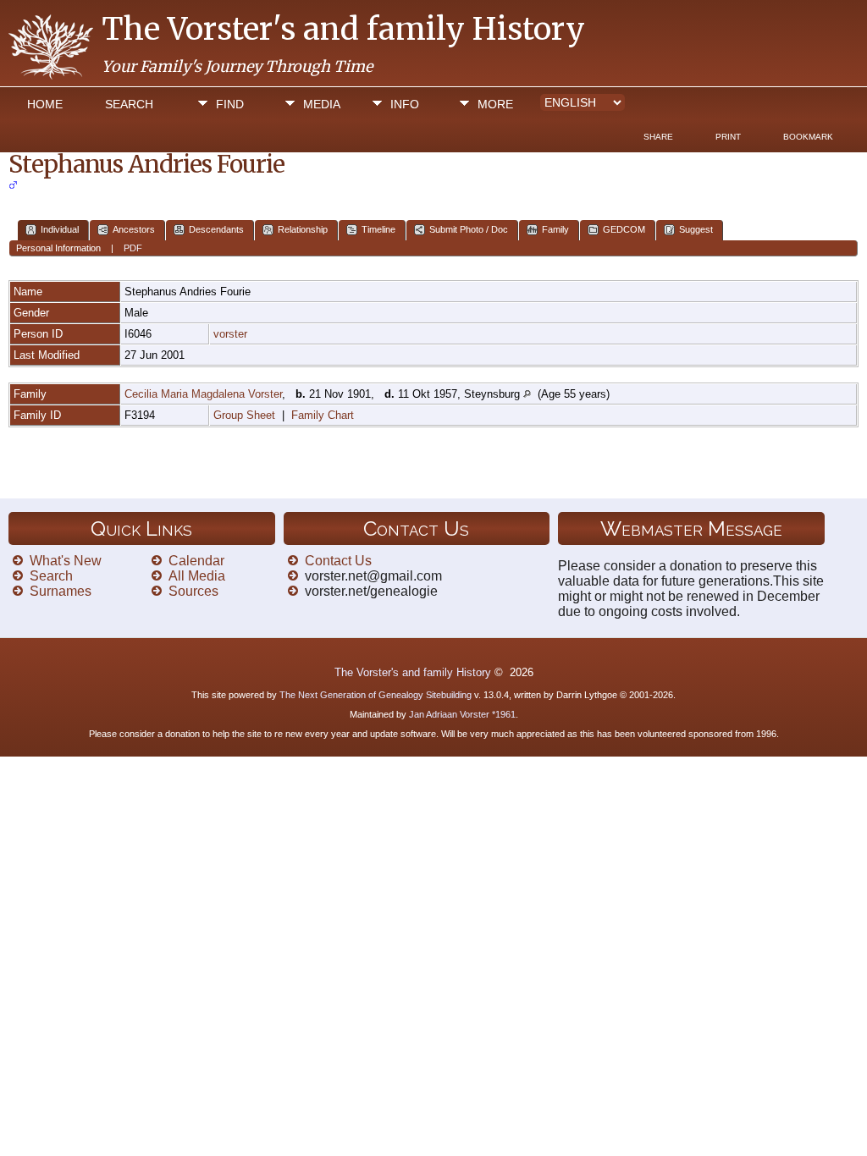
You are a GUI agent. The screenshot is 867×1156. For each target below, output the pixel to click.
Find (230, 104)
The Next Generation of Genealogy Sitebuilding (375, 695)
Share (658, 136)
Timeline (378, 229)
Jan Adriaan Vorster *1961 (462, 714)
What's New (66, 560)
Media (321, 104)
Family (555, 229)
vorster (230, 334)
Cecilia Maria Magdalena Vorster (203, 394)
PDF (133, 248)
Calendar (196, 560)
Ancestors (134, 229)
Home (45, 104)
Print (728, 136)
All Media (196, 576)
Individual (60, 229)
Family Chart (322, 415)
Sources (193, 591)
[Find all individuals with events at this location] (527, 394)
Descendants (216, 229)
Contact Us (338, 560)
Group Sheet (244, 415)
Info (404, 104)
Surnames (60, 591)
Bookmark (808, 136)
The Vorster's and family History (343, 29)
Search (129, 104)
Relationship (303, 229)
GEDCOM (624, 229)
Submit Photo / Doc (468, 229)
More (495, 104)
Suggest (696, 229)
